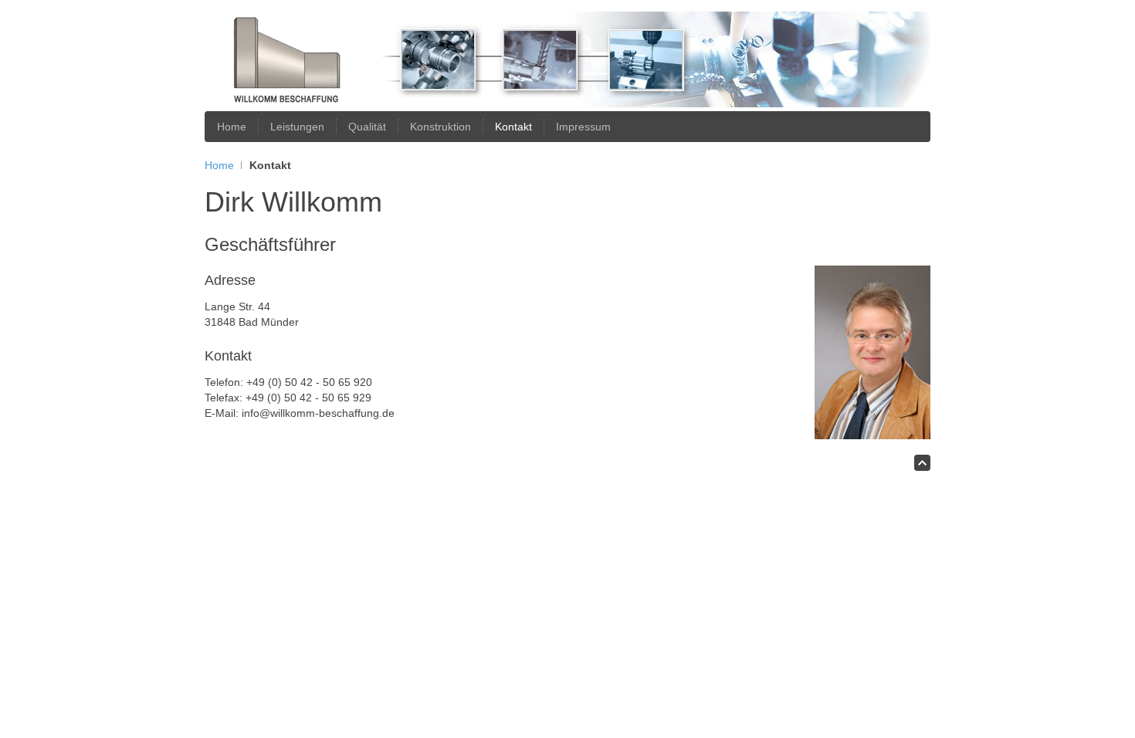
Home (219, 165)
